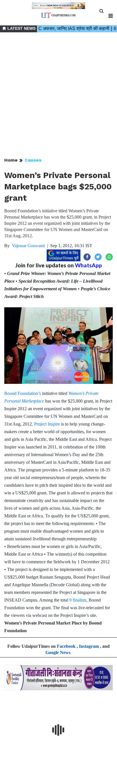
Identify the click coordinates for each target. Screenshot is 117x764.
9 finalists (77, 600)
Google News (57, 652)
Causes (33, 160)
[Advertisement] (58, 95)
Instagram (89, 646)
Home (11, 160)
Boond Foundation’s (22, 393)
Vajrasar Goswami (28, 245)
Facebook (66, 646)
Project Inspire (47, 424)
